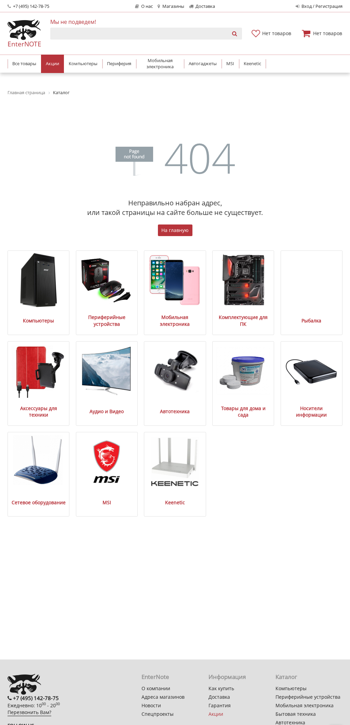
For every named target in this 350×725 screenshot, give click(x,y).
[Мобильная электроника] (175, 280)
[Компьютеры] (39, 280)
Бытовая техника (295, 714)
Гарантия (219, 705)
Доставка (204, 6)
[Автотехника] (175, 371)
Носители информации (311, 411)
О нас (146, 6)
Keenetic (175, 502)
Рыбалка (311, 320)
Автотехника (175, 411)
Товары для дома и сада (243, 411)
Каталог (286, 677)
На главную (175, 230)
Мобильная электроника (175, 320)
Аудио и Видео (107, 411)
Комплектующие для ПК (243, 320)
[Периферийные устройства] (107, 280)
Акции (215, 714)
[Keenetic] (175, 462)
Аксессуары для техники (38, 411)
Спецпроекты (158, 714)
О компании (156, 688)
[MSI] (107, 462)
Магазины (172, 6)
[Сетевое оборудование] (39, 462)
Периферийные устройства (106, 320)
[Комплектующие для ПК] (243, 280)
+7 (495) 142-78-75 (30, 6)
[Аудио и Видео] (107, 371)
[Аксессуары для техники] (39, 371)
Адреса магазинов (163, 697)
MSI (107, 502)
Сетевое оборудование (39, 502)
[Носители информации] (311, 371)
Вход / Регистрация (321, 6)
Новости (151, 705)
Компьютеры (38, 320)
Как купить (221, 688)
